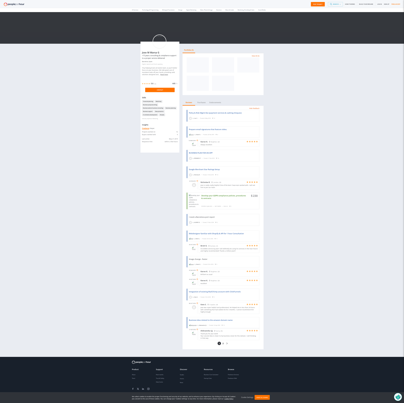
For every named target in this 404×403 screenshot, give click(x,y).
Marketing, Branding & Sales (246, 10)
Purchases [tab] (201, 102)
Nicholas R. (197, 175)
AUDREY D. (197, 222)
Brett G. (198, 238)
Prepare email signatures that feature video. (208, 129)
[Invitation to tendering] (248, 65)
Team (133, 378)
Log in (379, 4)
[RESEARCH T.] (190, 158)
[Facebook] (133, 389)
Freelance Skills (232, 378)
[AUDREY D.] (190, 222)
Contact (160, 90)
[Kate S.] (190, 297)
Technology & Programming (150, 10)
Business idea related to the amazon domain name (211, 320)
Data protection (159, 111)
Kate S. (196, 297)
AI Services (135, 10)
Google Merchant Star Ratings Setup (204, 169)
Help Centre (159, 382)
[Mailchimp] (223, 83)
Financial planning (148, 101)
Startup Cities (208, 378)
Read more (164, 75)
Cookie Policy (228, 399)
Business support (147, 111)
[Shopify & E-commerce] (198, 83)
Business (219, 10)
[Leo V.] (190, 118)
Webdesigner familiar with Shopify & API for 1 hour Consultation (216, 233)
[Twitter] (138, 389)
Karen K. (198, 134)
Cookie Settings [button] (247, 397)
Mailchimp (158, 101)
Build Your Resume (366, 4)
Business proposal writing (150, 105)
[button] (335, 4)
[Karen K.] (191, 134)
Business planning (171, 108)
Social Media (262, 10)
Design (180, 10)
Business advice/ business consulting (153, 108)
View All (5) (255, 56)
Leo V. (195, 118)
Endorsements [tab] (215, 102)
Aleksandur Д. (203, 325)
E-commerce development (150, 115)
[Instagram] (148, 389)
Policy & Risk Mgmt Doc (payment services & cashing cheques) (215, 113)
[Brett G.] (191, 238)
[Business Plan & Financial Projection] (223, 65)
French (155, 64)
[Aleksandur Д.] (193, 325)
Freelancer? (395, 4)
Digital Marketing (191, 10)
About (133, 375)
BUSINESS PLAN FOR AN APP (201, 153)
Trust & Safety (160, 378)
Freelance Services (233, 375)
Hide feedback (254, 108)
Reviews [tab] (189, 102)
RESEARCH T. (197, 158)
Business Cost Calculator (211, 375)
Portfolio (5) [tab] (189, 50)
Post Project (318, 4)
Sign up (386, 4)
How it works (350, 4)
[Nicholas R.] (190, 175)
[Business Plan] (198, 65)
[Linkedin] (143, 389)
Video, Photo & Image (206, 10)
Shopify (162, 115)
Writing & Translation (168, 10)
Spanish (149, 64)
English (144, 64)
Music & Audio (229, 10)
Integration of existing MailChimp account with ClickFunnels (215, 291)
